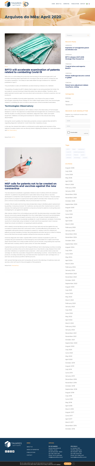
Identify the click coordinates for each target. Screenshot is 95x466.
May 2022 (68, 316)
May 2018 (68, 402)
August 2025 (69, 207)
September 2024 (71, 244)
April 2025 (68, 221)
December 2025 (71, 194)
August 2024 (69, 247)
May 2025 (68, 217)
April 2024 (69, 260)
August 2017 (69, 412)
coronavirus (81, 149)
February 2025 (70, 227)
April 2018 (68, 406)
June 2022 (69, 313)
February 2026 (70, 188)
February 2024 (70, 267)
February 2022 (70, 326)
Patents (76, 155)
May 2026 (68, 178)
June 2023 (69, 293)
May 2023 (68, 297)
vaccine (85, 157)
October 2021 (70, 340)
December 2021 (71, 333)
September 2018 (71, 389)
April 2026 (68, 181)
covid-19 (68, 152)
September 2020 (71, 343)
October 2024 (70, 240)
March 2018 (69, 409)
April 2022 (68, 320)
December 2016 (71, 425)
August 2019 (69, 366)
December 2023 (71, 273)
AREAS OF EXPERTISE (33, 449)
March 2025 (69, 224)
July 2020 (68, 349)
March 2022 (69, 323)
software (68, 157)
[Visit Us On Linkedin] (6, 451)
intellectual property (79, 152)
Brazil (74, 149)
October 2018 (70, 386)
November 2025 (71, 197)
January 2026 (70, 191)
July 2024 (68, 250)
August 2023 (69, 287)
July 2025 (68, 211)
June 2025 (69, 214)
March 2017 (69, 422)
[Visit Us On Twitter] (13, 451)
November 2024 (71, 237)
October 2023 (70, 280)
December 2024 (71, 234)
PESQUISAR (88, 35)
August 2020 (69, 346)
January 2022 (70, 330)
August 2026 (69, 168)
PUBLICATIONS (31, 452)
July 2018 (68, 396)
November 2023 (71, 277)
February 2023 (70, 303)
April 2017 (68, 419)
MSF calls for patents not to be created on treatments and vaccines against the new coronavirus (30, 186)
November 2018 (71, 382)
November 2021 (70, 336)
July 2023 (68, 290)
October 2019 (70, 363)
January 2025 (70, 231)
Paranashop (15, 265)
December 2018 (71, 379)
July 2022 (68, 310)
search (82, 155)
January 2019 (70, 376)
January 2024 (70, 270)
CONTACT (29, 455)
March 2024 (69, 264)
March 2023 (69, 300)
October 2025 (70, 201)
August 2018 (69, 392)
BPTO (13, 137)
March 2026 (69, 184)
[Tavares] (17, 4)
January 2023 (70, 306)
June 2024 (69, 254)
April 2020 (68, 359)
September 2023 (71, 283)
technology (77, 157)
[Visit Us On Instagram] (11, 451)
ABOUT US (30, 446)
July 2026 (68, 171)
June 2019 (69, 373)
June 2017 (68, 416)
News (6, 66)
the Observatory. (12, 130)
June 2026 (69, 174)
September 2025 (71, 204)
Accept (67, 463)
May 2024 (68, 257)
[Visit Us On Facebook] (8, 451)
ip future (68, 155)
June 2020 (69, 353)
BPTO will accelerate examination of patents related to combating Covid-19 (32, 71)
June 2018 (69, 399)
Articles (68, 98)
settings (58, 464)
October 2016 (70, 429)
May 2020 (68, 356)
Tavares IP (69, 105)
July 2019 (68, 369)
